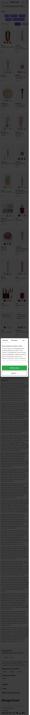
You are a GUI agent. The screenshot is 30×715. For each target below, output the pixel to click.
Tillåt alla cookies (14, 368)
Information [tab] (14, 340)
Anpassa (13, 373)
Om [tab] (24, 340)
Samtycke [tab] (5, 340)
